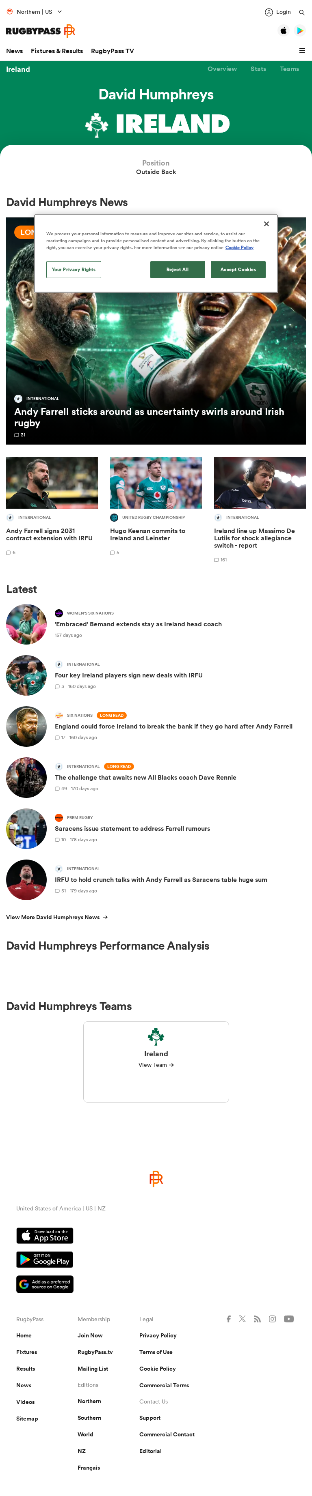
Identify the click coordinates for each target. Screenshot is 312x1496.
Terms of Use (156, 1352)
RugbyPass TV (112, 51)
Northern (89, 1401)
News (14, 51)
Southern (89, 1418)
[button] (303, 51)
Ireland (18, 69)
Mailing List (93, 1369)
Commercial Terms (164, 1385)
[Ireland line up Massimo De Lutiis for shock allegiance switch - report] (260, 511)
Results (25, 1369)
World (85, 1434)
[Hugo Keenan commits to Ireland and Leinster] (156, 511)
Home (24, 1335)
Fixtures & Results (57, 51)
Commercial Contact (167, 1434)
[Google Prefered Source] (156, 1285)
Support (149, 1418)
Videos (25, 1402)
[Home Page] (40, 31)
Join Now (90, 1335)
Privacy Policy (158, 1335)
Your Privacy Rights (74, 269)
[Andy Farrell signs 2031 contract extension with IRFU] (52, 511)
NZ (82, 1451)
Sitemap (27, 1418)
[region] (156, 253)
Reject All (178, 269)
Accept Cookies (238, 269)
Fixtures (26, 1352)
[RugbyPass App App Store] (156, 1236)
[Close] (266, 224)
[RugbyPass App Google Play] (156, 1260)
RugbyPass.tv (95, 1352)
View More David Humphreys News (53, 917)
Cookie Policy (157, 1369)
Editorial (150, 1451)
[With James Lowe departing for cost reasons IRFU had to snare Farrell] (156, 331)
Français (89, 1468)
